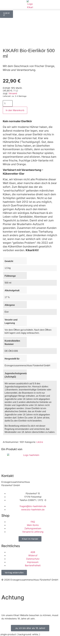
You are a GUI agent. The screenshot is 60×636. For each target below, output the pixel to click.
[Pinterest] (27, 587)
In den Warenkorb (15, 110)
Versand (13, 93)
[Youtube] (20, 587)
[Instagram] (4, 587)
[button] (30, 9)
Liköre (39, 442)
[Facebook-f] (12, 587)
